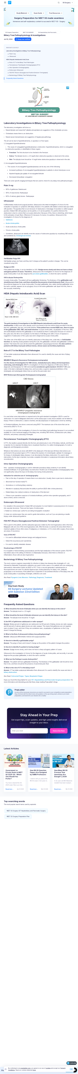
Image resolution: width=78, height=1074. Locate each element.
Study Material (21, 13)
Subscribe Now (59, 731)
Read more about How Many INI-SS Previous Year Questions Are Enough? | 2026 (58, 789)
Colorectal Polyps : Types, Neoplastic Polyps (26, 676)
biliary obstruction (10, 672)
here (34, 1070)
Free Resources (54, 13)
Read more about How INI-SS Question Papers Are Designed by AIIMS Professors (34, 789)
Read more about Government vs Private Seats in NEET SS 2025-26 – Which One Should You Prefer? (10, 789)
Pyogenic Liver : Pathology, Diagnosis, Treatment (31, 577)
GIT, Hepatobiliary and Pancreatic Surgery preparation (50, 680)
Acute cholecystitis (12, 223)
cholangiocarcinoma (23, 235)
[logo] (9, 2)
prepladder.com (25, 1068)
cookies (48, 1068)
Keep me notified (24, 39)
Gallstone (9, 220)
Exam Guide (38, 13)
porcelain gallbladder (40, 274)
